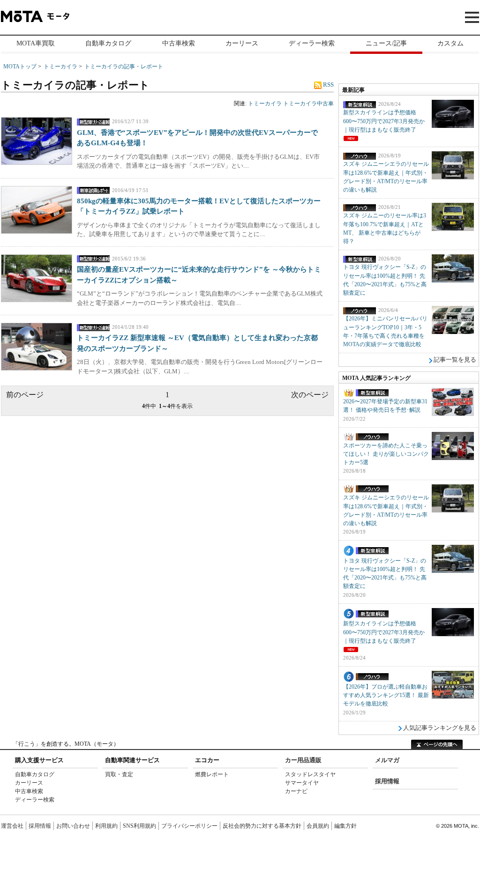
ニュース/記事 (386, 43)
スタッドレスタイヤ (310, 774)
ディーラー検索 (312, 43)
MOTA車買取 (35, 43)
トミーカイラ (60, 66)
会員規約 (318, 826)
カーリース (241, 43)
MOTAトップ (20, 66)
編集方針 (345, 826)
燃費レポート (212, 774)
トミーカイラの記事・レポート (123, 66)
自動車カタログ (108, 43)
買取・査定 (119, 774)
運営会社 (12, 826)
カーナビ (296, 791)
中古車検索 (178, 43)
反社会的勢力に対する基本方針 (262, 826)
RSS (328, 84)
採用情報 (387, 781)
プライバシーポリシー (189, 826)
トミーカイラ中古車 (308, 103)
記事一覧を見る (455, 359)
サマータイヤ (302, 782)
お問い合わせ (73, 826)
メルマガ (387, 760)
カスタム (450, 43)
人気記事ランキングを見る (439, 727)
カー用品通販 (303, 760)
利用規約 (106, 826)
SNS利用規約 (139, 826)
